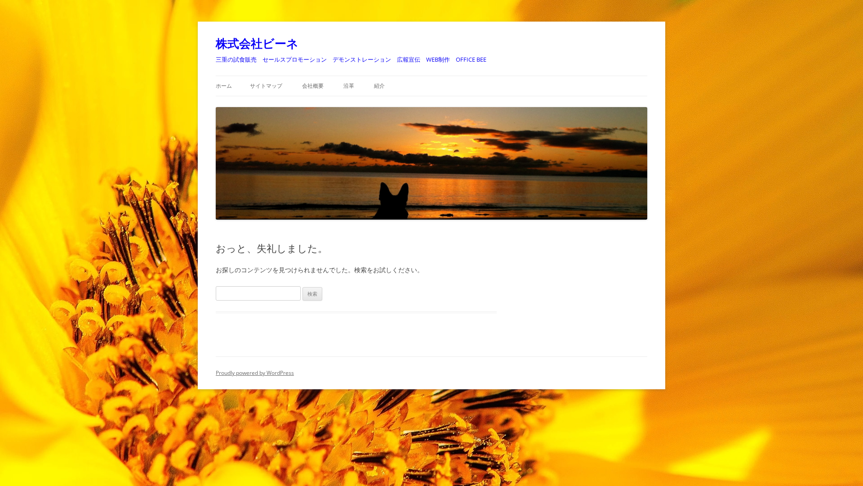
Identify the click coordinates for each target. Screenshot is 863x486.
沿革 (348, 86)
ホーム (224, 86)
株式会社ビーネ (257, 43)
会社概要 (313, 86)
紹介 (379, 86)
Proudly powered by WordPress (255, 373)
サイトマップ (266, 86)
